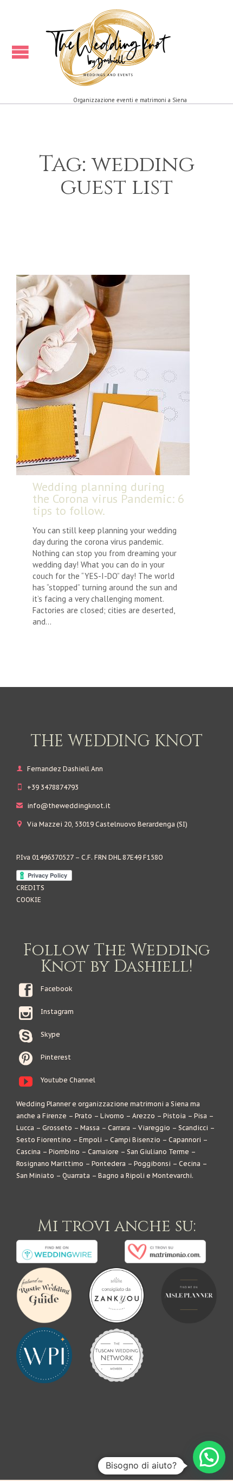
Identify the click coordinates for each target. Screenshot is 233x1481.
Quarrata (76, 1175)
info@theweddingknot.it (63, 806)
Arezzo (143, 1116)
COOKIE (28, 900)
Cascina (28, 1152)
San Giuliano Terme (158, 1152)
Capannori (185, 1140)
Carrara (119, 1128)
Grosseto (57, 1128)
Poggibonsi (152, 1163)
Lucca (25, 1128)
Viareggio (154, 1128)
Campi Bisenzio (135, 1140)
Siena (180, 1104)
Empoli (90, 1140)
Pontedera (109, 1163)
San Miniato (35, 1175)
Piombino (64, 1152)
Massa (90, 1128)
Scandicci (193, 1128)
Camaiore (103, 1152)
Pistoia (174, 1116)
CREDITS (30, 888)
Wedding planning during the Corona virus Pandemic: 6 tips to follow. (108, 498)
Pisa (200, 1116)
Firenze (54, 1116)
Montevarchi (172, 1175)
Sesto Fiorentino (43, 1140)
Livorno (112, 1116)
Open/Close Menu (20, 51)
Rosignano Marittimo (49, 1163)
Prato (83, 1116)
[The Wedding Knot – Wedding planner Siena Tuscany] (130, 47)
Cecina (189, 1163)
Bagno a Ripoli (121, 1175)
